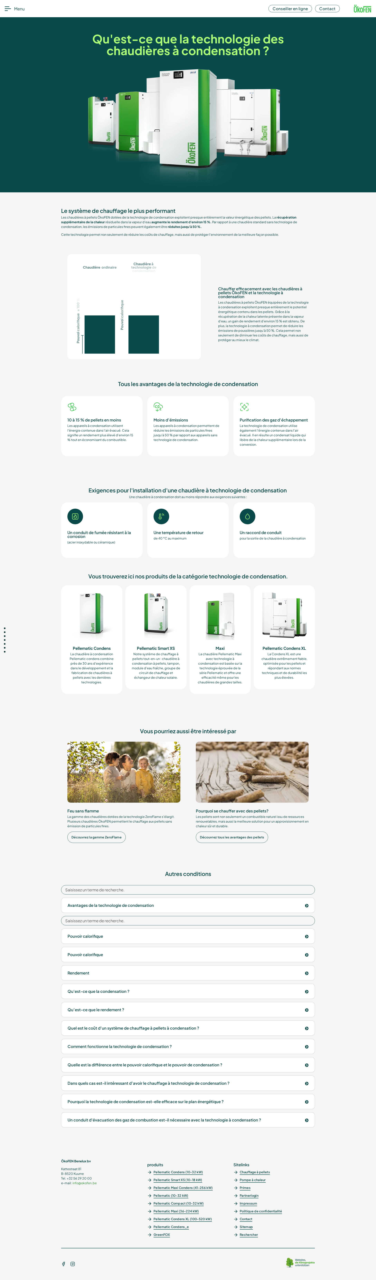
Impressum (248, 1203)
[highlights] (5, 636)
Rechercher (249, 1234)
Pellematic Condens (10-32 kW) (178, 1172)
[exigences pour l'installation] (5, 640)
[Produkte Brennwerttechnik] (5, 644)
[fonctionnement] (5, 632)
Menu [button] (19, 8)
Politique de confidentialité (261, 1211)
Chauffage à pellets (255, 1172)
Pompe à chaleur (253, 1180)
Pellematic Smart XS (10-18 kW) (178, 1180)
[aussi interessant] (5, 648)
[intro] (5, 628)
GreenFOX (162, 1234)
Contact (327, 8)
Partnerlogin (249, 1195)
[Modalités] (5, 652)
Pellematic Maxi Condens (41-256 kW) (183, 1188)
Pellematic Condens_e (171, 1227)
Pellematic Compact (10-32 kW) (179, 1203)
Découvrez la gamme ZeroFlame (96, 837)
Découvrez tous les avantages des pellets (232, 837)
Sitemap (246, 1227)
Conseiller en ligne (290, 8)
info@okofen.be (84, 1183)
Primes (245, 1188)
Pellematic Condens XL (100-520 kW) (183, 1219)
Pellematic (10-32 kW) (171, 1195)
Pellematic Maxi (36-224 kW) (176, 1211)
